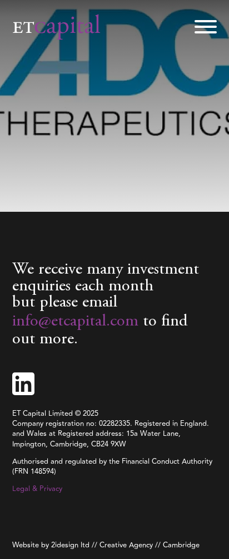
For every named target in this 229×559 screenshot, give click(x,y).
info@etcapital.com (75, 321)
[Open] (206, 26)
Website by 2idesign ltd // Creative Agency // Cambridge (106, 545)
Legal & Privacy (37, 488)
